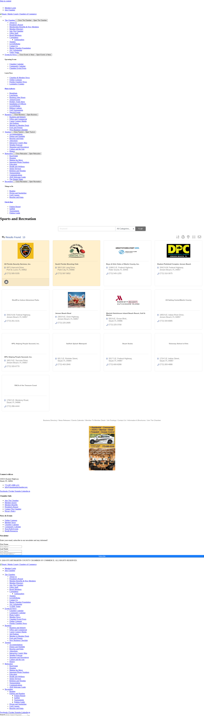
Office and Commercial (18, 119)
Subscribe (102, 556)
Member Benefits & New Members (22, 581)
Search (2, 715)
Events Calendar (78, 420)
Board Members (15, 35)
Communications (15, 175)
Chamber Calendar (16, 611)
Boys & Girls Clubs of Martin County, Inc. (122, 264)
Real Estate (13, 156)
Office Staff (13, 33)
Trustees (12, 42)
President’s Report (16, 25)
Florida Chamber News (18, 623)
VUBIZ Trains (14, 606)
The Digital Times (16, 179)
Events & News (11, 609)
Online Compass (15, 621)
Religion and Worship (17, 171)
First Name (4, 544)
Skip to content (5, 1)
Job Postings (14, 123)
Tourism (8, 643)
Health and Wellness (17, 166)
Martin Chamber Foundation (20, 48)
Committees (13, 37)
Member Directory (16, 29)
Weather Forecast (15, 145)
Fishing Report (19, 696)
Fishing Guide (19, 702)
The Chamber (10, 575)
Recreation (9, 689)
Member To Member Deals (95, 420)
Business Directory (50, 420)
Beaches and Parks (16, 139)
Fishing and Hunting (17, 694)
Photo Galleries (10, 88)
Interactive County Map (18, 143)
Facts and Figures (16, 128)
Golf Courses (14, 706)
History (12, 151)
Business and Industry (17, 117)
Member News (15, 617)
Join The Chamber (16, 31)
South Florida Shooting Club (66, 264)
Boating (12, 691)
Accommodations (16, 134)
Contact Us (13, 46)
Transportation (14, 173)
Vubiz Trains (14, 52)
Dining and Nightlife (17, 136)
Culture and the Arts (16, 149)
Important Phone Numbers (19, 162)
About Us (13, 23)
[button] (3, 237)
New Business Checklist (18, 130)
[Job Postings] (6, 283)
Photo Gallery (14, 615)
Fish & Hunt (9, 202)
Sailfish (17, 698)
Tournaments (19, 700)
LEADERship (14, 44)
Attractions (13, 141)
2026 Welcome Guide (17, 177)
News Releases (64, 420)
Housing (12, 158)
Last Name (4, 549)
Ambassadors (19, 40)
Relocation (9, 664)
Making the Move (16, 160)
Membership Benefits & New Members (24, 27)
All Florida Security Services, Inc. (17, 264)
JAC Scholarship (15, 50)
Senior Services (15, 169)
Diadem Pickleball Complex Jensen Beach (174, 264)
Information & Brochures (136, 420)
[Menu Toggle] (1, 16)
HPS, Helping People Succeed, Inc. (18, 357)
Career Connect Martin (18, 121)
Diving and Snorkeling (17, 704)
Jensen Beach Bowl (63, 313)
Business (8, 626)
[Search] (29, 715)
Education (13, 164)
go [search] (141, 229)
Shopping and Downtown (19, 147)
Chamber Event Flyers (17, 619)
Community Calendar (17, 613)
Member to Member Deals (19, 125)
